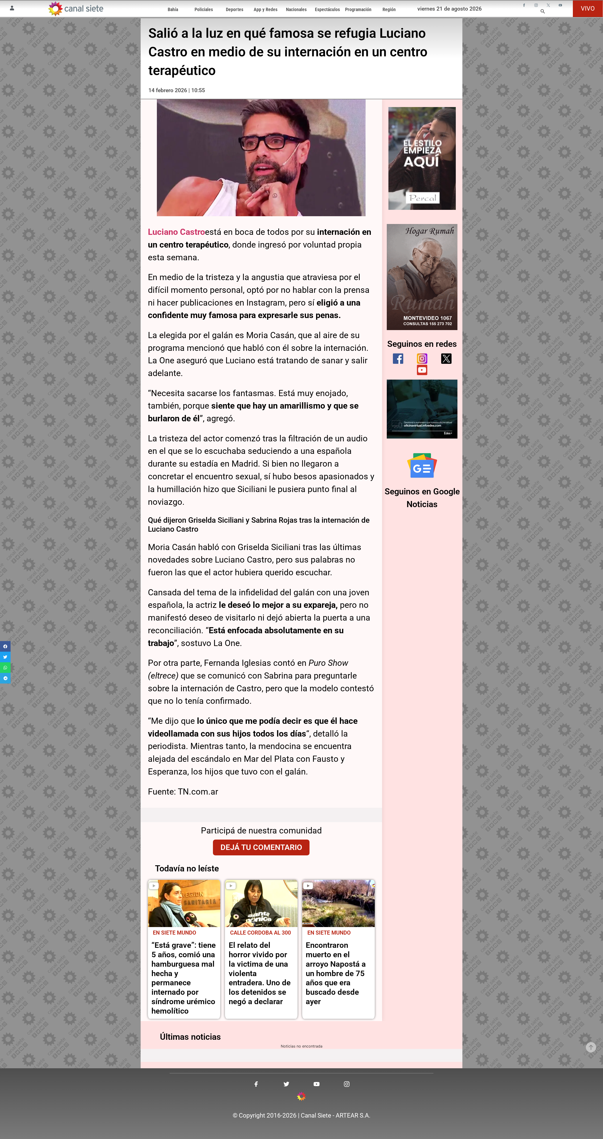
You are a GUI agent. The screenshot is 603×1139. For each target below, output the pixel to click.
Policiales (204, 9)
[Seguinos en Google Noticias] (422, 465)
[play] (154, 886)
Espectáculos (327, 9)
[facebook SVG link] (524, 5)
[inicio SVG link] (301, 1097)
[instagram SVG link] (536, 5)
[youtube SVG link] (560, 5)
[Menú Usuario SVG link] (12, 8)
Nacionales (296, 9)
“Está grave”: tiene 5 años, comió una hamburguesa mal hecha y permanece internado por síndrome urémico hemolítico (183, 978)
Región (389, 9)
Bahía (173, 9)
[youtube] (422, 370)
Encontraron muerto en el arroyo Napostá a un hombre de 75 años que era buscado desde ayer (336, 973)
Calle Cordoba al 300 (260, 933)
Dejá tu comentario (261, 847)
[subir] (591, 1047)
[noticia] (184, 903)
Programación (358, 9)
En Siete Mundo (174, 933)
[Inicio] (75, 8)
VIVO (588, 8)
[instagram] (422, 358)
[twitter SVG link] (548, 5)
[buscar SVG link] (543, 12)
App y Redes (265, 9)
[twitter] (446, 358)
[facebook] (398, 358)
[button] (5, 646)
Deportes (234, 9)
